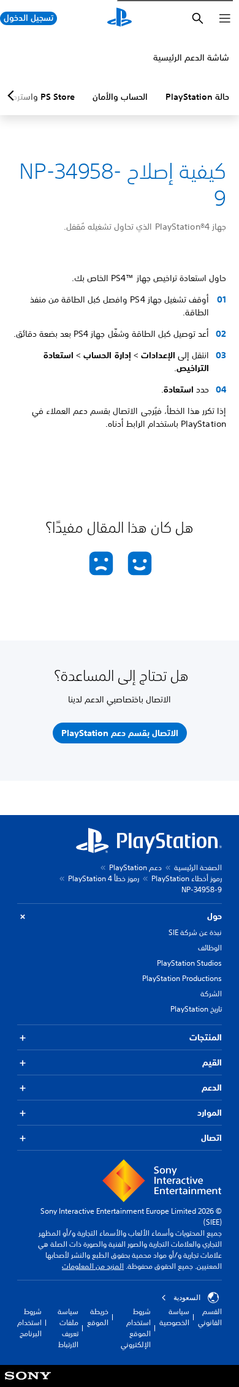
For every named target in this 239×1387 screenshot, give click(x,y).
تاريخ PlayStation (196, 1009)
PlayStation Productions (182, 978)
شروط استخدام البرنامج (29, 1322)
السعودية (186, 1297)
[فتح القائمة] (224, 18)
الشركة (211, 993)
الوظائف (210, 947)
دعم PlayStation (135, 867)
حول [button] (214, 916)
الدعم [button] (212, 1087)
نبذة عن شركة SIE (195, 932)
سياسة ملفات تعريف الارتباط (68, 1328)
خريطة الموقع (97, 1317)
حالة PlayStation (197, 96)
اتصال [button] (211, 1137)
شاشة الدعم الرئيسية (191, 57)
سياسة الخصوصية (174, 1317)
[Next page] (13, 95)
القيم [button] (212, 1062)
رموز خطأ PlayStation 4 (103, 878)
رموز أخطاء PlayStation (186, 878)
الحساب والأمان (120, 96)
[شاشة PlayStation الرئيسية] (119, 18)
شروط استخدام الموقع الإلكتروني (136, 1328)
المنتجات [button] (205, 1037)
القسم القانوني (210, 1317)
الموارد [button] (209, 1112)
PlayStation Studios (189, 963)
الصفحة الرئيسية (198, 867)
